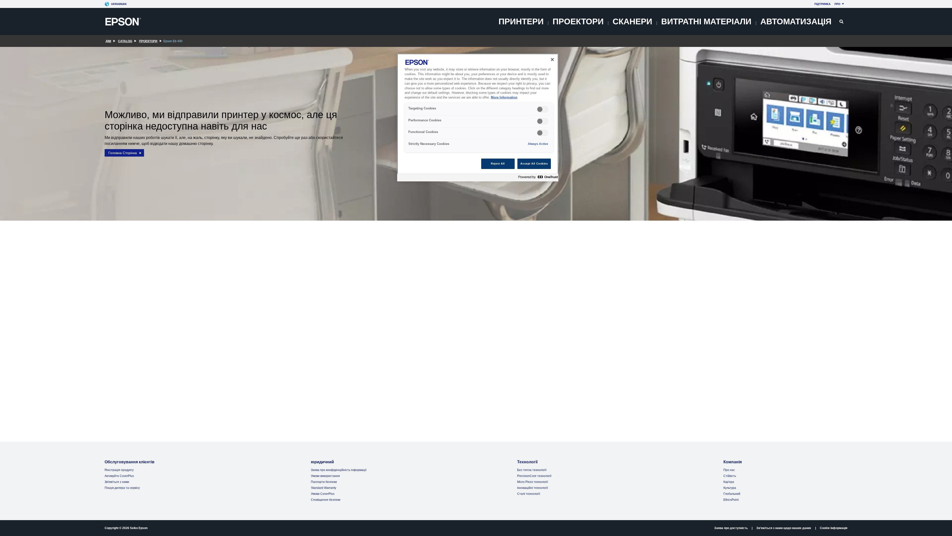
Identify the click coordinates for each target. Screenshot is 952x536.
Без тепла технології (531, 470)
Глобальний (731, 494)
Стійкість (729, 476)
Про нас (729, 470)
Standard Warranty (323, 488)
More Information (504, 97)
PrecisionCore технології (534, 476)
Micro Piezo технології (532, 482)
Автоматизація (796, 21)
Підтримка (822, 3)
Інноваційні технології (532, 488)
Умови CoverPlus (322, 494)
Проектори (578, 21)
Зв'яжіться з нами (117, 482)
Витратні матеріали (706, 21)
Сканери (632, 21)
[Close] (552, 59)
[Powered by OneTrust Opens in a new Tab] (537, 178)
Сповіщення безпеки (325, 500)
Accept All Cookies (534, 163)
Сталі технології (528, 494)
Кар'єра (728, 482)
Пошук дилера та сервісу (122, 488)
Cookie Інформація (833, 528)
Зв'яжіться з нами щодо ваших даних (783, 528)
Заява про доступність (731, 528)
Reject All (498, 163)
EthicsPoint (731, 500)
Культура (729, 488)
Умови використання (325, 476)
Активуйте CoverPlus (119, 476)
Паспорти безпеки (324, 482)
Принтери (521, 21)
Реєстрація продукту (119, 470)
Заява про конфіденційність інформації (338, 470)
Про (837, 3)
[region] (477, 117)
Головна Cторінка (122, 153)
